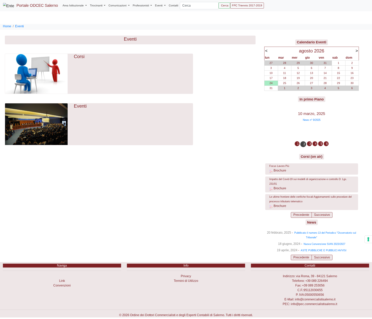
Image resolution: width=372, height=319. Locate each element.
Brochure (280, 170)
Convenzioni (62, 285)
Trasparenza (62, 276)
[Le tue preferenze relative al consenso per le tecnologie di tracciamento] (368, 239)
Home (7, 26)
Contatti (173, 5)
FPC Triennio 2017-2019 (247, 5)
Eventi (159, 5)
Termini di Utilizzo (186, 280)
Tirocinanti (96, 5)
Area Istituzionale (73, 5)
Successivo (322, 214)
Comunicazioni (117, 5)
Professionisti (141, 5)
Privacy (186, 276)
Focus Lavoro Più (279, 166)
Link (62, 280)
